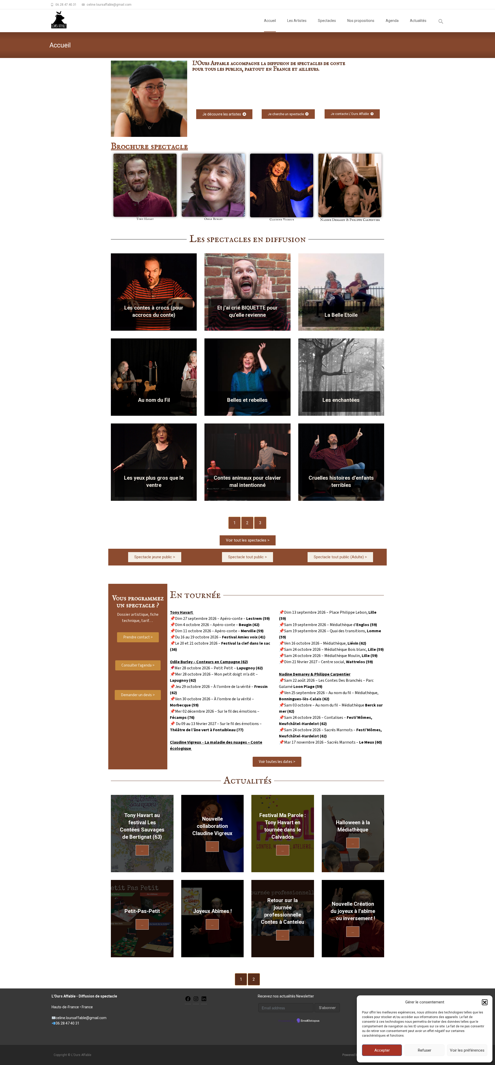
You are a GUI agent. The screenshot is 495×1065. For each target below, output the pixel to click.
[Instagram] (196, 998)
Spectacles (327, 21)
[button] (484, 1002)
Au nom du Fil (154, 400)
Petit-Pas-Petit (142, 911)
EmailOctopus (310, 1021)
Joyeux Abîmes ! (212, 911)
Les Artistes (297, 21)
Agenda (392, 21)
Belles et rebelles (247, 400)
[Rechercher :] (441, 21)
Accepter (382, 1050)
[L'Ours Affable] (54, 19)
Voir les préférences (467, 1050)
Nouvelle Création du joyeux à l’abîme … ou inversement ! (353, 911)
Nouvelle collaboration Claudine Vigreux (212, 826)
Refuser (424, 1050)
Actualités (418, 21)
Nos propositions (360, 21)
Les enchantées (341, 400)
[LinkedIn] (204, 998)
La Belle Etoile (341, 315)
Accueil (270, 21)
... (142, 850)
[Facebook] (188, 998)
